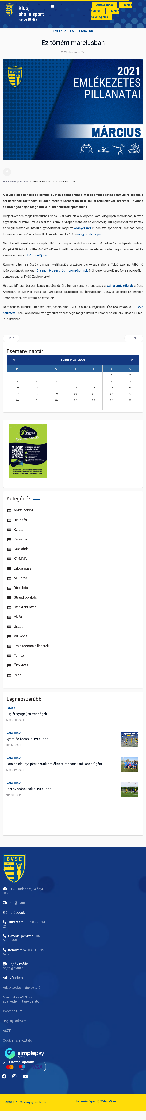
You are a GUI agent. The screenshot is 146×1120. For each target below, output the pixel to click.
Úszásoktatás (104, 4)
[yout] (26, 1077)
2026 (81, 360)
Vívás (17, 617)
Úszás (18, 626)
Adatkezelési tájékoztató (21, 987)
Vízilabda (20, 636)
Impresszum (12, 1011)
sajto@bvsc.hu (14, 968)
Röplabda (20, 588)
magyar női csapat (89, 234)
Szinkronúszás (24, 607)
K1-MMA (20, 558)
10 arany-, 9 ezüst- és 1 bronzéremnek (61, 270)
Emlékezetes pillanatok (73, 31)
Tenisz (18, 655)
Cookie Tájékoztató (17, 1040)
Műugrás (20, 578)
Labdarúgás (22, 568)
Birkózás (20, 520)
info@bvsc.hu (19, 903)
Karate (18, 529)
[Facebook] (7, 172)
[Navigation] (52, 6)
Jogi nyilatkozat (14, 1021)
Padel (17, 675)
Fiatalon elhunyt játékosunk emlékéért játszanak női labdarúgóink (55, 764)
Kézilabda (21, 549)
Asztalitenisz (23, 510)
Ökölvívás (20, 665)
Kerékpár (20, 539)
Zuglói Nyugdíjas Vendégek (26, 714)
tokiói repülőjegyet (37, 255)
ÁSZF (7, 1031)
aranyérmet (82, 228)
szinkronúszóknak (119, 286)
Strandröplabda (25, 597)
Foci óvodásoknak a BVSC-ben (28, 789)
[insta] (16, 1077)
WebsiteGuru (108, 1101)
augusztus (69, 360)
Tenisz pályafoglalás (105, 14)
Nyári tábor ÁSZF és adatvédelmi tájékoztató (21, 999)
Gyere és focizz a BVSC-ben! (27, 739)
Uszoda (10, 708)
